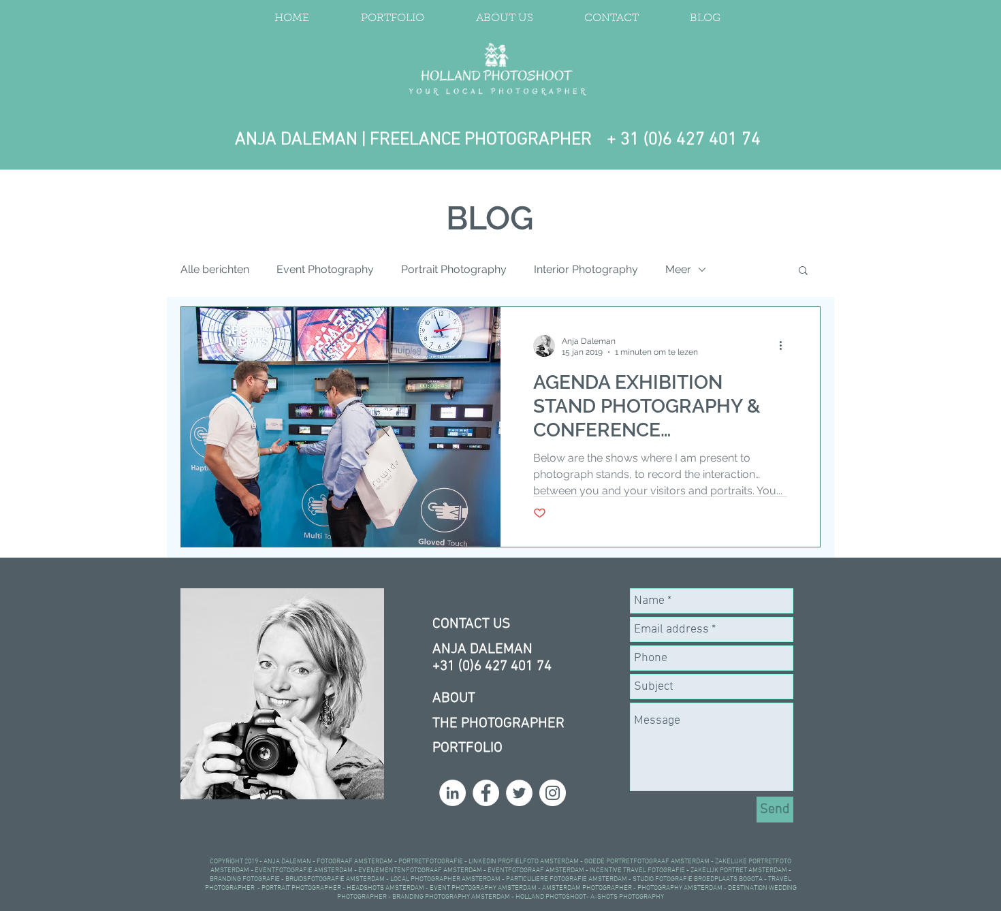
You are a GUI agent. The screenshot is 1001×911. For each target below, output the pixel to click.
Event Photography (325, 269)
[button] (803, 271)
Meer (678, 269)
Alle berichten (214, 269)
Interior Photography (586, 269)
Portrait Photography (454, 269)
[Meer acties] (785, 346)
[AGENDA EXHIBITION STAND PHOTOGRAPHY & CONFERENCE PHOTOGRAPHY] (340, 427)
